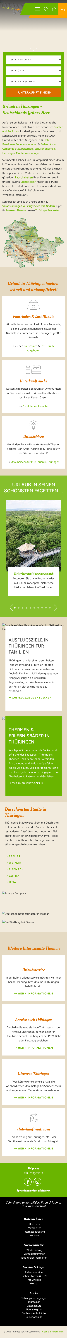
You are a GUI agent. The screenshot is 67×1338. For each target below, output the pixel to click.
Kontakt (33, 1235)
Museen (11, 210)
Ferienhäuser (48, 144)
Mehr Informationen (35, 993)
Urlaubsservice (33, 1272)
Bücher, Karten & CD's (33, 1276)
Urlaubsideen (28, 182)
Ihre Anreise (33, 1279)
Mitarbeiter (33, 1228)
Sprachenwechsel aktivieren (33, 1191)
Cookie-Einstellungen (53, 1331)
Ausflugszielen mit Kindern (39, 206)
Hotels (47, 140)
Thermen (22, 210)
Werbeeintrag (33, 1250)
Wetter (33, 1283)
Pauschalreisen (24, 177)
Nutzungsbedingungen (33, 1298)
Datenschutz (33, 1305)
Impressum (33, 1301)
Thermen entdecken (27, 783)
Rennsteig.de (33, 1309)
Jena (12, 882)
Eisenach (16, 869)
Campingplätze (11, 149)
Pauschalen (30, 346)
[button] (15, 608)
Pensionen (8, 144)
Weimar (14, 863)
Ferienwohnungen (26, 144)
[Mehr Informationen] (33, 961)
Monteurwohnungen (28, 153)
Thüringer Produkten (47, 210)
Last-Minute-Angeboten (41, 348)
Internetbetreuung (33, 1231)
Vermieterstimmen (33, 1253)
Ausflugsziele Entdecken (31, 698)
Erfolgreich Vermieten (33, 1257)
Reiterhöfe (27, 149)
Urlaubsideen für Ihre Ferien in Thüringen (35, 462)
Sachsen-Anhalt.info (33, 1313)
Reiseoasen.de (33, 1317)
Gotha (14, 876)
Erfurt (14, 856)
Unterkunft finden (35, 92)
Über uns (33, 1224)
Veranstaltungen (12, 206)
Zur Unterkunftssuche (35, 406)
